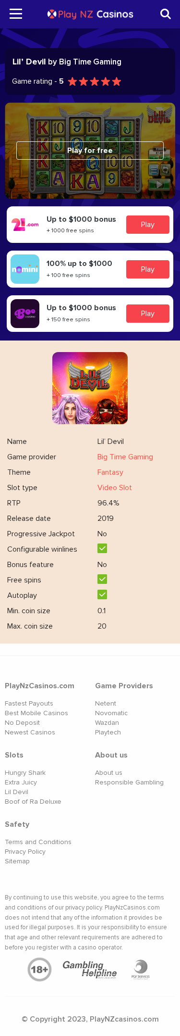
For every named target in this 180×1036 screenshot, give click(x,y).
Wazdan (107, 723)
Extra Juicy (21, 782)
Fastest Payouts (29, 703)
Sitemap (17, 861)
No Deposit (22, 723)
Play (148, 224)
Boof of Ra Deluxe (33, 801)
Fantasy (110, 472)
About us (108, 773)
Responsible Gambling (129, 782)
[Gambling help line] (90, 970)
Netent (105, 703)
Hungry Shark (25, 773)
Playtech (108, 732)
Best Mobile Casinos (36, 713)
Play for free (90, 150)
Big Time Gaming (125, 457)
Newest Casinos (30, 732)
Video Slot (114, 488)
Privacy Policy (25, 851)
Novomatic (111, 713)
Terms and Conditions (38, 842)
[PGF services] (141, 970)
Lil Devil (16, 792)
